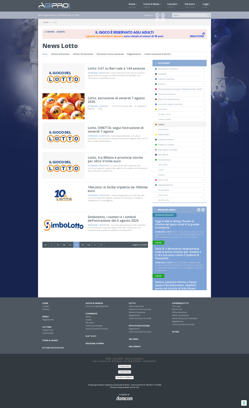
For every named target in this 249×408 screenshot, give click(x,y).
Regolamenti (134, 328)
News (45, 54)
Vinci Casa (163, 195)
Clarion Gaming (166, 78)
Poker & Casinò (166, 144)
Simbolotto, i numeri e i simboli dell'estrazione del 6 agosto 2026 (113, 219)
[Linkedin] (157, 15)
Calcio (161, 169)
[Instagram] (162, 15)
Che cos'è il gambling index (97, 306)
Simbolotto (163, 129)
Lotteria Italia (164, 119)
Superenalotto (180, 303)
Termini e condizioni (124, 377)
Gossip (161, 174)
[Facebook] (157, 19)
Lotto (161, 124)
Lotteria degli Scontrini (170, 104)
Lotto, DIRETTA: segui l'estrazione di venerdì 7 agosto (116, 129)
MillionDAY (163, 134)
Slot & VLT (91, 336)
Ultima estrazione (60, 54)
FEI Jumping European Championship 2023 (180, 89)
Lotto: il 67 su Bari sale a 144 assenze (116, 68)
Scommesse (164, 159)
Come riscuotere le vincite (157, 54)
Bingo (45, 316)
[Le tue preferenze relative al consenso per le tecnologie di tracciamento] (244, 403)
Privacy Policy (124, 366)
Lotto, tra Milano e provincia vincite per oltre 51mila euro (115, 159)
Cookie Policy (124, 372)
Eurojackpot (163, 190)
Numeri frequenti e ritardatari (184, 318)
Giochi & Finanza (167, 94)
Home (132, 5)
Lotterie (162, 109)
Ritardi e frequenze (137, 312)
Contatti (172, 5)
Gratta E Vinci (48, 330)
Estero (161, 83)
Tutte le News (151, 5)
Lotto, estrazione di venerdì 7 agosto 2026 (116, 100)
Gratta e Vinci (164, 114)
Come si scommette (94, 325)
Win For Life (163, 200)
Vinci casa (176, 306)
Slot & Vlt (163, 179)
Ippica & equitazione (169, 99)
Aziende (162, 73)
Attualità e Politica (168, 68)
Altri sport (163, 164)
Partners (190, 5)
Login (206, 5)
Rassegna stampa (167, 149)
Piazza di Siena (166, 139)
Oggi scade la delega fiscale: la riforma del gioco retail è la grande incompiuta (177, 224)
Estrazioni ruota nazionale (110, 54)
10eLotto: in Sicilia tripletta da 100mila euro (118, 189)
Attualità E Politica (53, 347)
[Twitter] (162, 19)
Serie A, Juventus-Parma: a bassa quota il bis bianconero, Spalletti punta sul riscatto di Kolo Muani (176, 285)
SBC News (163, 154)
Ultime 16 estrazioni (83, 54)
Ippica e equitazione (139, 325)
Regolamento (134, 54)
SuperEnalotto (165, 184)
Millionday (135, 346)
